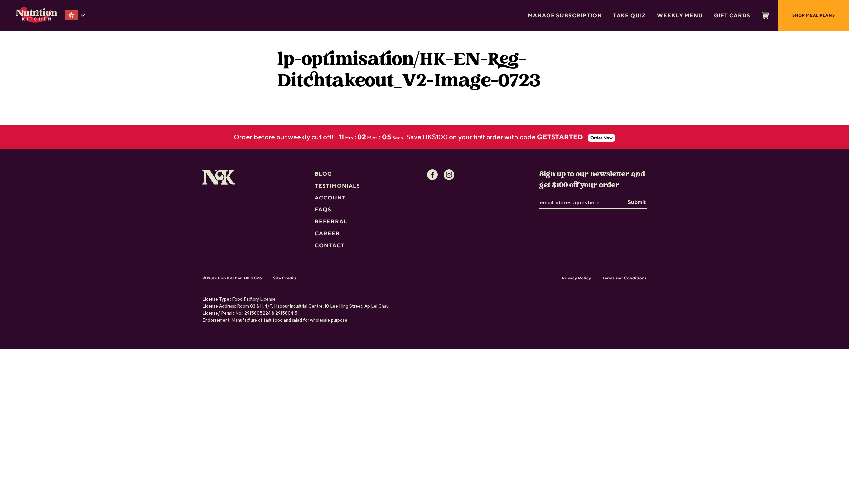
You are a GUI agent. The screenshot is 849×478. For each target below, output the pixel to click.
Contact (330, 245)
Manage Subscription (565, 15)
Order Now (601, 137)
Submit (637, 202)
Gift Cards (732, 15)
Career (327, 233)
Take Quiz (629, 15)
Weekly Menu (680, 15)
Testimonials (337, 185)
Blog (323, 173)
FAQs (323, 209)
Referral (331, 221)
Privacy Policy (576, 278)
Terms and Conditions (624, 278)
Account (330, 197)
